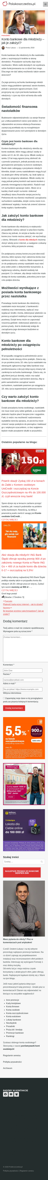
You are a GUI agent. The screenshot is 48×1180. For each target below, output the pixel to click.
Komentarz (8, 665)
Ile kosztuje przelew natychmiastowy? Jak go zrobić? (23, 611)
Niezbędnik (11, 1023)
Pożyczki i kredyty (14, 1030)
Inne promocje (12, 1000)
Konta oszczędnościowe (17, 1013)
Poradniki (6, 35)
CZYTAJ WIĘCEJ (10, 520)
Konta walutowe (13, 1016)
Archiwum (7, 1068)
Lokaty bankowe (13, 1020)
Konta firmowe (12, 1006)
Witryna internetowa (12, 693)
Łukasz (13, 48)
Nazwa (7, 674)
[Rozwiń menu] (45, 4)
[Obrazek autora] (3, 47)
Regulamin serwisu (12, 1055)
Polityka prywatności (12, 1062)
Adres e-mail (9, 683)
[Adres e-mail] (11, 1094)
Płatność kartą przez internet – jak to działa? (23, 602)
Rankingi (10, 1036)
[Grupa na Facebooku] (16, 1094)
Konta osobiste (13, 1010)
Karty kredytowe (13, 1003)
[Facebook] (5, 1094)
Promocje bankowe (15, 1033)
